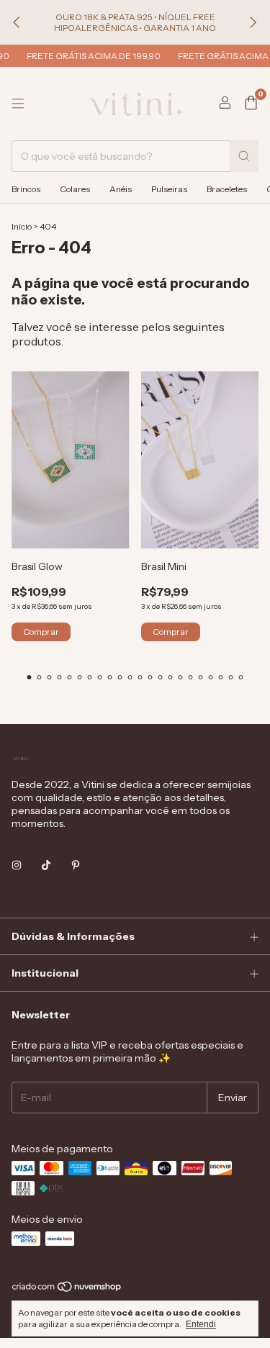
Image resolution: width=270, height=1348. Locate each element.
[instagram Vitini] (17, 865)
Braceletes (227, 189)
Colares (75, 189)
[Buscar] (244, 156)
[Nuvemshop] (67, 1289)
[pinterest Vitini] (76, 865)
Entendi (201, 1324)
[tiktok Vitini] (46, 865)
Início (22, 226)
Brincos (26, 189)
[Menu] (18, 103)
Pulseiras (169, 189)
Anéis (120, 189)
